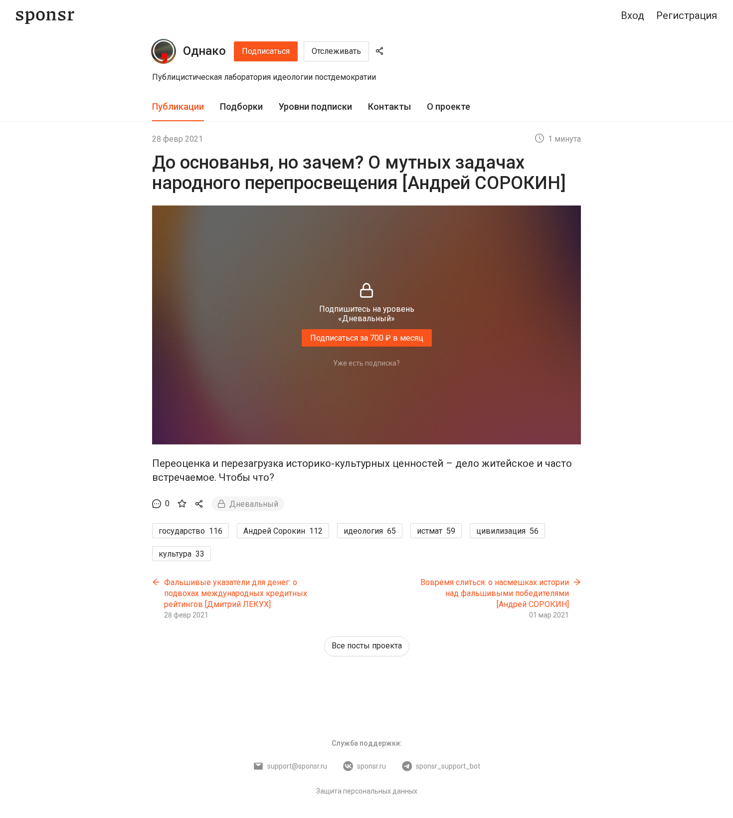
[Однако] (163, 51)
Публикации (178, 106)
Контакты (389, 106)
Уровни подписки (315, 106)
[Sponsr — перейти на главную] (45, 15)
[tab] (178, 107)
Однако (204, 51)
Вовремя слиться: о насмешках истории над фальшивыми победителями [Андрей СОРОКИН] (494, 593)
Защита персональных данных (366, 791)
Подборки (241, 106)
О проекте (448, 106)
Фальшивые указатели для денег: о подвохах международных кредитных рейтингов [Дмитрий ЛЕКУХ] (235, 593)
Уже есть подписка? (366, 363)
